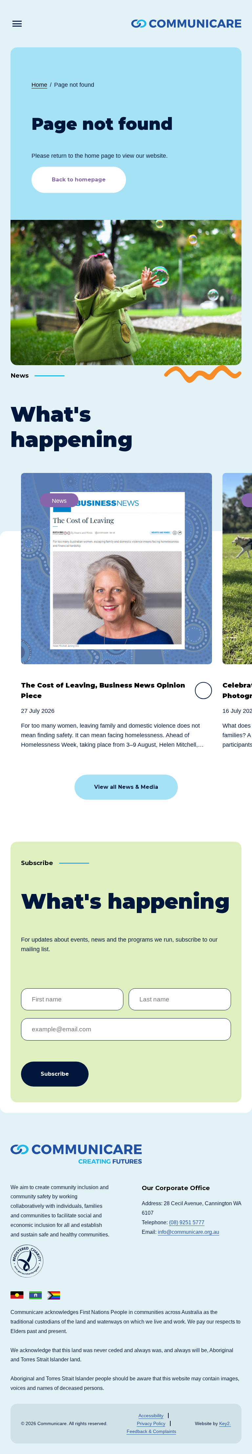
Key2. (225, 1423)
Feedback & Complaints (151, 1431)
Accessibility (150, 1415)
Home (39, 85)
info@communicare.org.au (188, 1232)
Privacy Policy (151, 1423)
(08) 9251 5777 (186, 1222)
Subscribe (55, 1074)
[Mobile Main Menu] (17, 24)
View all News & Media (126, 787)
